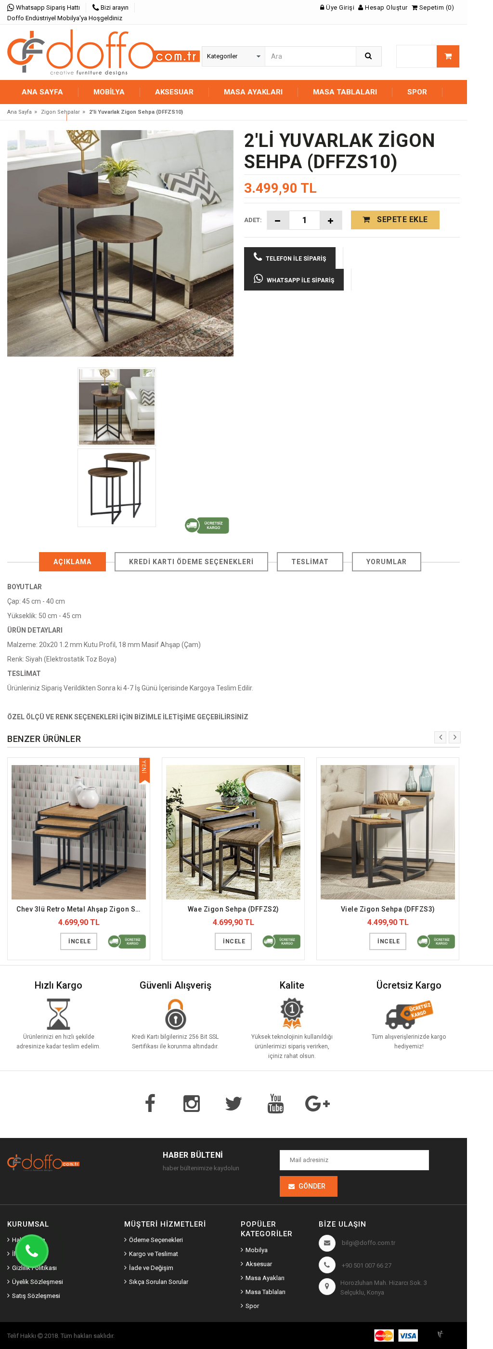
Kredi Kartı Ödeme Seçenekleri (191, 562)
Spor (252, 1305)
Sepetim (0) (435, 7)
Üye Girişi (339, 7)
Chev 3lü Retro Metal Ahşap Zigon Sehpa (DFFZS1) (81, 909)
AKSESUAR (174, 92)
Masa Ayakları (265, 1278)
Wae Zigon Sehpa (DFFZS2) (233, 909)
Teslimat (310, 562)
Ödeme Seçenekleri (156, 1239)
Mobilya (257, 1250)
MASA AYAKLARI (253, 92)
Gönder (311, 1186)
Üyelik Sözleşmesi (37, 1281)
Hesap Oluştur (385, 7)
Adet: (253, 220)
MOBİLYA (109, 92)
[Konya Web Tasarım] (447, 1332)
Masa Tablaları (265, 1292)
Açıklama (72, 562)
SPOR (417, 92)
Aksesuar (259, 1264)
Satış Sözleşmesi (36, 1295)
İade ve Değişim (151, 1267)
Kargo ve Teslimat (153, 1253)
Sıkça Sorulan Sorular (158, 1281)
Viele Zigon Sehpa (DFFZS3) (388, 909)
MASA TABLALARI (345, 92)
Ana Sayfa (42, 92)
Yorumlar (386, 562)
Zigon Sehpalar (60, 112)
